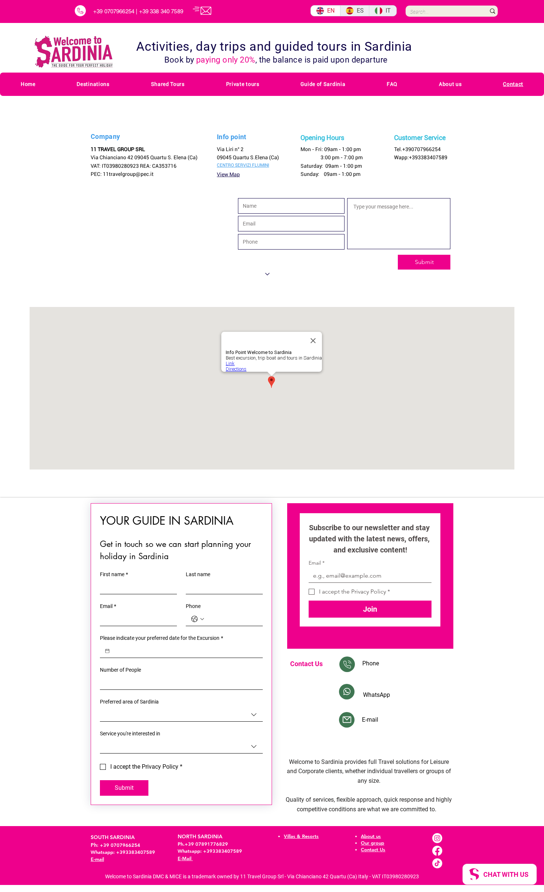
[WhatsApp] (347, 691)
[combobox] (181, 715)
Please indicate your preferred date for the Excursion (161, 638)
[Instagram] (437, 838)
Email (108, 606)
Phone (193, 606)
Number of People (120, 670)
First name (114, 574)
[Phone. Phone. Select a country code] (197, 619)
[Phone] (347, 664)
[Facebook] (437, 851)
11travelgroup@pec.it (128, 174)
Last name (198, 574)
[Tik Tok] (437, 863)
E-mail (97, 859)
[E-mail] (347, 720)
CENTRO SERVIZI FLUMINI (243, 165)
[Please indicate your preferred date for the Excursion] (107, 651)
